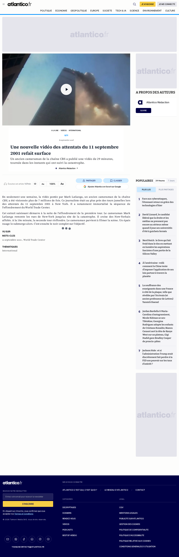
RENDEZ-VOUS (69, 518)
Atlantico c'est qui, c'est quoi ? (80, 490)
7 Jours (171, 180)
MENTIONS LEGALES (128, 513)
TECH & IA (121, 10)
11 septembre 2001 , (12, 239)
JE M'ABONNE (147, 4)
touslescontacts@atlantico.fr (28, 547)
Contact (140, 490)
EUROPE (94, 10)
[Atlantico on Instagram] (40, 539)
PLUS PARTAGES (166, 189)
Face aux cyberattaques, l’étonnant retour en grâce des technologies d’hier (158, 202)
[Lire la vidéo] (66, 89)
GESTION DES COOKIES (129, 524)
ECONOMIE (61, 10)
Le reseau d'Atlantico (116, 490)
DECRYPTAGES (69, 507)
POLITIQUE (46, 10)
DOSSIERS (67, 513)
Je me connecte (167, 4)
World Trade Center (34, 239)
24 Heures (160, 180)
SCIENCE (134, 10)
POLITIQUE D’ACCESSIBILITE (131, 535)
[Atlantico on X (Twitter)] (16, 539)
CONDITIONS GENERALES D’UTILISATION (137, 546)
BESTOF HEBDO (70, 535)
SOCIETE (107, 10)
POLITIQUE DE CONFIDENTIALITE (134, 530)
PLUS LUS (146, 189)
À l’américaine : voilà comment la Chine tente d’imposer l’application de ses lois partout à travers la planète (158, 270)
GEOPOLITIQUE (79, 10)
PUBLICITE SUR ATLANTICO (131, 518)
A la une (54, 130)
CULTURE (170, 10)
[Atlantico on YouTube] (48, 539)
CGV (121, 507)
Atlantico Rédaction (67, 168)
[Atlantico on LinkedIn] (32, 539)
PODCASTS (68, 530)
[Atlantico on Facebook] (24, 539)
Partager (90, 180)
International (75, 130)
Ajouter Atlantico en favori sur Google (104, 186)
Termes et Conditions (23, 514)
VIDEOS (66, 524)
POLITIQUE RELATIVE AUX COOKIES (135, 541)
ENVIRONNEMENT (152, 10)
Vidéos (64, 130)
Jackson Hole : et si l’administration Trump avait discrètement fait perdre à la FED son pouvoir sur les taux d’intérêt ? (157, 357)
